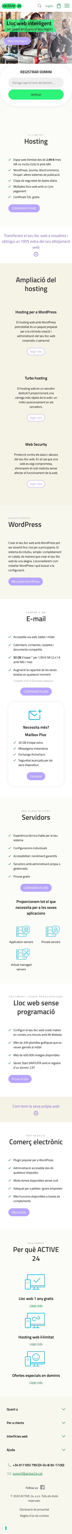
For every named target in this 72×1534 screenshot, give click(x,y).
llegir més (36, 351)
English (49, 6)
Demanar (36, 776)
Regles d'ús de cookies (34, 1515)
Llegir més (36, 1305)
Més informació (17, 41)
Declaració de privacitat (34, 1509)
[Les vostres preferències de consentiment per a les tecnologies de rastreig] (6, 1528)
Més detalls (19, 1212)
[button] (12, 6)
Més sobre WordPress (26, 581)
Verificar (36, 94)
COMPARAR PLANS (24, 208)
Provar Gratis (20, 1079)
